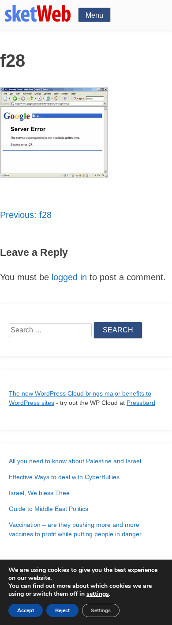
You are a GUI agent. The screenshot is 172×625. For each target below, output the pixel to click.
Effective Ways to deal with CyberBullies (64, 476)
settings (97, 594)
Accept (25, 610)
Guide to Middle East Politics (48, 508)
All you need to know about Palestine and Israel (75, 461)
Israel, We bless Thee (39, 492)
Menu (94, 15)
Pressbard (141, 402)
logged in (69, 277)
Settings (101, 610)
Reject (62, 610)
